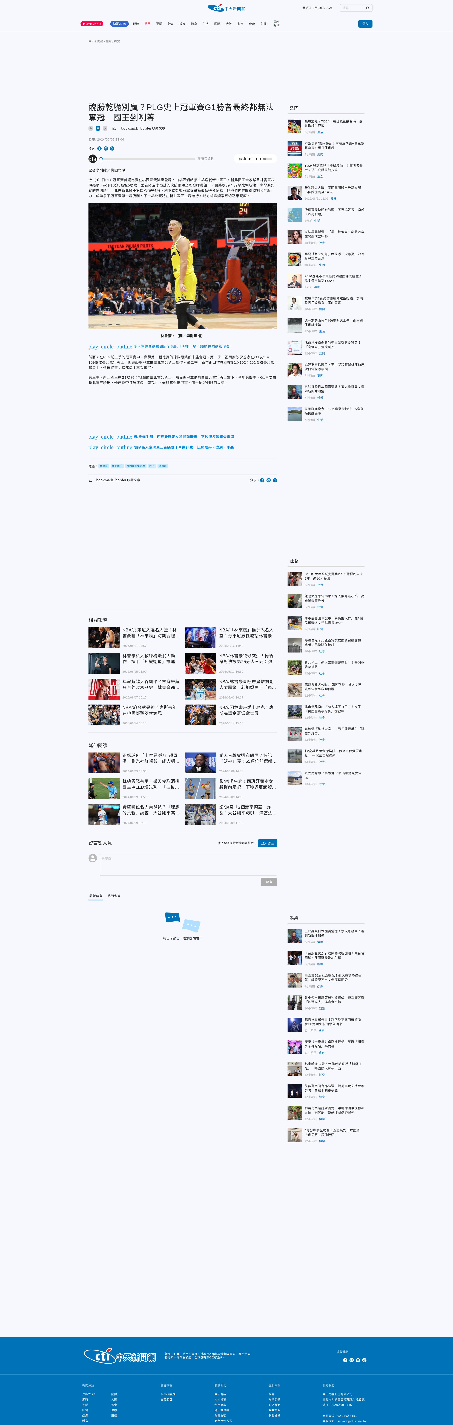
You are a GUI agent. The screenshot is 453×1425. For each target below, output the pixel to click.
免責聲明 (220, 1415)
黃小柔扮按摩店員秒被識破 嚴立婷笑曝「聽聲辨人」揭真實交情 (295, 1002)
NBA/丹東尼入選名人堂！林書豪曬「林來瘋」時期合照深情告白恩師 (104, 637)
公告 (272, 1394)
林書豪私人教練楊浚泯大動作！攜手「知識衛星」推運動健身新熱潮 (104, 663)
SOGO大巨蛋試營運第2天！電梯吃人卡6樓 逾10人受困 (295, 579)
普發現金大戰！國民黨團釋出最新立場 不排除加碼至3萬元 (295, 193)
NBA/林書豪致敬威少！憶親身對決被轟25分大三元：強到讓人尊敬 (200, 663)
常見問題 (274, 1399)
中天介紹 (220, 1394)
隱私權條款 (221, 1410)
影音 (240, 23)
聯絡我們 (274, 1404)
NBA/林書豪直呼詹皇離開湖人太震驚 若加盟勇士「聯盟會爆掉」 (200, 689)
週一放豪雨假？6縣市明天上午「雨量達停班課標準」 (295, 325)
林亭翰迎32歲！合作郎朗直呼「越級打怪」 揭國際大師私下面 (295, 1069)
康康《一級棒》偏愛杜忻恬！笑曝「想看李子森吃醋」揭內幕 (295, 1047)
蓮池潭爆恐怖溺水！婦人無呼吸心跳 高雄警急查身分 (295, 601)
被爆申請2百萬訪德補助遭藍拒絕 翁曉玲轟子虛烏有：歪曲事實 (295, 303)
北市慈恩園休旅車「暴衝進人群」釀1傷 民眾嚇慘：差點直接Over (295, 623)
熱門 (148, 23)
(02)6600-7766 (341, 1404)
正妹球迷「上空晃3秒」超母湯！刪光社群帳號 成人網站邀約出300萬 (104, 762)
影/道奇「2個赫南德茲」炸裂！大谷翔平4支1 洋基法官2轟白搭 (200, 814)
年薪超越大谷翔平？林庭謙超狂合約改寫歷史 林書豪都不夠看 (104, 689)
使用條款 (220, 1404)
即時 (136, 23)
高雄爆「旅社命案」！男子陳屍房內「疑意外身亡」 (295, 734)
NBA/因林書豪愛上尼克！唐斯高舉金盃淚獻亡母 (200, 715)
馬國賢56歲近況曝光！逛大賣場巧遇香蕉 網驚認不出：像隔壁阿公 (295, 980)
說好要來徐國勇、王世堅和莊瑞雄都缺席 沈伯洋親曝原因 (295, 370)
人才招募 (220, 1399)
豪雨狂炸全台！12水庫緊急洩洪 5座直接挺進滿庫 (295, 414)
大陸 (229, 23)
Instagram (351, 1360)
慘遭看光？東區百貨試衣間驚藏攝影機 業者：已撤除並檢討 (295, 645)
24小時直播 (168, 1394)
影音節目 (166, 1399)
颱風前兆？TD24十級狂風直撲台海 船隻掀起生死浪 (295, 126)
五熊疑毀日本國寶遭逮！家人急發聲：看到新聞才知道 (295, 392)
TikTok (364, 1360)
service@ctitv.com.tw (351, 1421)
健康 (252, 23)
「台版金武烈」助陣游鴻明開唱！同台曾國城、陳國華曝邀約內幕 (295, 958)
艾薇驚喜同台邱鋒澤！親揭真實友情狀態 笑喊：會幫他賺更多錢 (295, 1091)
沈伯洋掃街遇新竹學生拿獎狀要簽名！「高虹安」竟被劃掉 (295, 347)
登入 (365, 23)
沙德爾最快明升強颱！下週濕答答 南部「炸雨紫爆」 (295, 215)
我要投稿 (274, 1415)
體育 (194, 23)
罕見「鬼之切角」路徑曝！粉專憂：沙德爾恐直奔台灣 (295, 259)
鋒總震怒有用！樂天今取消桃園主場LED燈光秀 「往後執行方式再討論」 (104, 788)
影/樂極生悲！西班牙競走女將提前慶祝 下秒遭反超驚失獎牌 (200, 788)
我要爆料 (274, 1410)
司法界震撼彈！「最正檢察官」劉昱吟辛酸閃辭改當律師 (295, 237)
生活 (206, 23)
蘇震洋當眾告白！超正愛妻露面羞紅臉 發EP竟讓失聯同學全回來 (295, 1025)
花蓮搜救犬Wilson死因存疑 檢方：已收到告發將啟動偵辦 (295, 690)
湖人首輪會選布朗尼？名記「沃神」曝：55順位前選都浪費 (200, 762)
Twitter (339, 1360)
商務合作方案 (223, 1420)
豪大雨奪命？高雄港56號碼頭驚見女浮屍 (295, 778)
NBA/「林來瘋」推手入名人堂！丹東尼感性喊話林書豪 (200, 637)
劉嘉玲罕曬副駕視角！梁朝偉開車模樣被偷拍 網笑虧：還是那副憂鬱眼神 (295, 1113)
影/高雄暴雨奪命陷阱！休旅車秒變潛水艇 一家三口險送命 (295, 756)
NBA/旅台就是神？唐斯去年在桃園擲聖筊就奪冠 (104, 715)
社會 (171, 23)
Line (358, 1360)
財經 (264, 23)
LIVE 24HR (93, 23)
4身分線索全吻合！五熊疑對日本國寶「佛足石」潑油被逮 (295, 1135)
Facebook (345, 1360)
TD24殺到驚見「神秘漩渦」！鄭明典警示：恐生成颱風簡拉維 (295, 171)
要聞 (159, 23)
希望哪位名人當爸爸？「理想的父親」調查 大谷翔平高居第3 (104, 814)
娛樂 (182, 23)
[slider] (147, 159)
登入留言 (267, 843)
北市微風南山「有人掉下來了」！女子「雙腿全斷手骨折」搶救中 (295, 712)
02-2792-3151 (347, 1415)
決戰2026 (119, 23)
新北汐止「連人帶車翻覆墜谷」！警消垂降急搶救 (295, 667)
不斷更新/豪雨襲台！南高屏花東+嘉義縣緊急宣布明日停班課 (295, 148)
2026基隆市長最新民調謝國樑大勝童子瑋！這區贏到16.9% (295, 281)
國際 (217, 23)
